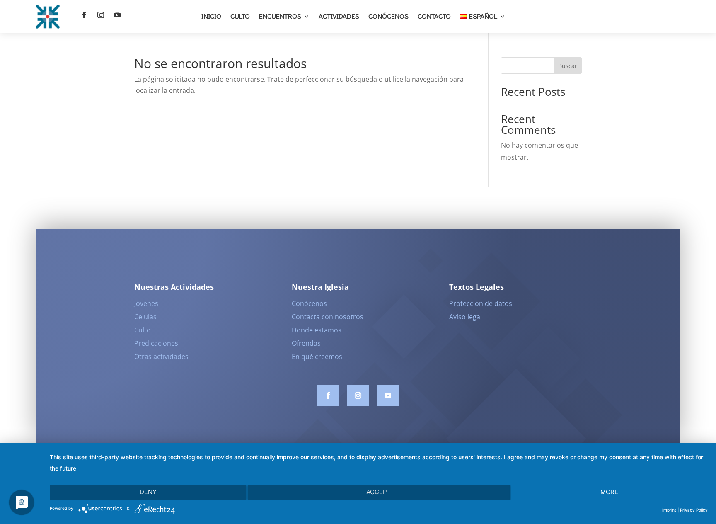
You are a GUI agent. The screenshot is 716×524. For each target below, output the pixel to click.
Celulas (145, 316)
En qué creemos (317, 356)
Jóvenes (146, 303)
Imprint (669, 509)
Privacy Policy (694, 509)
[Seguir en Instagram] (100, 15)
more (609, 492)
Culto (240, 16)
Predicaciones (156, 343)
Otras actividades (161, 356)
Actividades (339, 16)
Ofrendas (306, 343)
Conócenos (388, 16)
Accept (378, 492)
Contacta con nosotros (327, 316)
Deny (148, 492)
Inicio (211, 16)
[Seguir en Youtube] (117, 15)
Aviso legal (465, 316)
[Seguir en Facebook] (84, 15)
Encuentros (280, 16)
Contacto (434, 16)
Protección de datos (480, 303)
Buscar (567, 66)
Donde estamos (316, 330)
